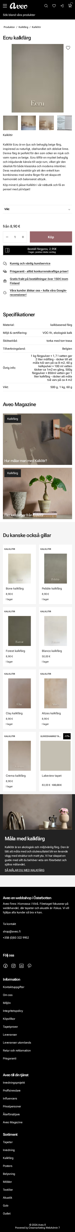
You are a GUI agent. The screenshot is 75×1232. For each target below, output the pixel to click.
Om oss (8, 995)
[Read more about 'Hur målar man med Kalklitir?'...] (37, 439)
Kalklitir (36, 27)
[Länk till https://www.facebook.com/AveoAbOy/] (5, 966)
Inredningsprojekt (14, 1082)
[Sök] (46, 6)
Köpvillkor (9, 1018)
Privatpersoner (12, 1106)
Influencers (10, 1098)
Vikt (6, 209)
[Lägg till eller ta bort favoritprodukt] (68, 48)
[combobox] (46, 209)
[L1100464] (28, 122)
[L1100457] (46, 122)
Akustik (7, 1197)
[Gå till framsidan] (18, 6)
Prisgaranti (9, 1058)
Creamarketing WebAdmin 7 (44, 1227)
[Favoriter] (54, 6)
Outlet (7, 1213)
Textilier (8, 1189)
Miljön (7, 1003)
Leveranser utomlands (17, 1042)
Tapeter (8, 1142)
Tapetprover (10, 1026)
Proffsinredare (12, 1090)
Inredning (9, 1150)
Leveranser (10, 1034)
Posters (7, 1166)
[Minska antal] (7, 237)
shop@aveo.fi (12, 931)
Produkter (9, 27)
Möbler (7, 1181)
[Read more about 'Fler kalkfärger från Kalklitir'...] (37, 493)
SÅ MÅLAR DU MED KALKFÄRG (24, 870)
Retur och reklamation (17, 1050)
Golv (5, 1205)
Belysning (9, 1174)
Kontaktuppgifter (13, 987)
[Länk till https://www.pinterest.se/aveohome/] (29, 966)
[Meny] (5, 6)
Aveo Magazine (12, 1122)
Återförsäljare (11, 1114)
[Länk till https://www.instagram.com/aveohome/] (13, 966)
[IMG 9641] (64, 122)
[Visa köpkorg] (70, 6)
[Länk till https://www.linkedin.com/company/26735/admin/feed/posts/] (21, 966)
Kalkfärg (23, 27)
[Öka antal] (23, 237)
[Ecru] (37, 78)
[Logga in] (62, 6)
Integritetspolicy (13, 1011)
